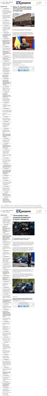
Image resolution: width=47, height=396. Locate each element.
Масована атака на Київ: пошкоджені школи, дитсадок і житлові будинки (7, 22)
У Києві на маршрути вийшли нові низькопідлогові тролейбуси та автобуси (7, 278)
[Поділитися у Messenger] (26, 70)
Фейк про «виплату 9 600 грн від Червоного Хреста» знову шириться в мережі (7, 242)
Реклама (4, 3)
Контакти (8, 3)
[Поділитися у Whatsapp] (28, 70)
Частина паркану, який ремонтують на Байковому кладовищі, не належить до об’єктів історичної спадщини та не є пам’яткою (7, 29)
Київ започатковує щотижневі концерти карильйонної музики (6, 357)
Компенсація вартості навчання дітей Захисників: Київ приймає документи (7, 119)
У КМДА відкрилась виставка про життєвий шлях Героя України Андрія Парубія (7, 247)
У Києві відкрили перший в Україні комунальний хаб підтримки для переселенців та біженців (7, 301)
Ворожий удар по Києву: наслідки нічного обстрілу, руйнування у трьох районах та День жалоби (7, 53)
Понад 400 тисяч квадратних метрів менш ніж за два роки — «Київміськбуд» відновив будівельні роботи (7, 328)
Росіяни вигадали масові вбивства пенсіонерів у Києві (6, 324)
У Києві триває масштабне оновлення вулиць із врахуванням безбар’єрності (7, 146)
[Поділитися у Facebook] (19, 70)
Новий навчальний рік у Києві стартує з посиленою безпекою (7, 58)
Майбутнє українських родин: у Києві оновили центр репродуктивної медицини (7, 135)
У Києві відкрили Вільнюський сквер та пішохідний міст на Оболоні (6, 272)
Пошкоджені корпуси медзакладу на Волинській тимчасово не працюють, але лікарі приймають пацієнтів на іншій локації (7, 12)
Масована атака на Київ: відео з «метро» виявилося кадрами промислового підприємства (7, 161)
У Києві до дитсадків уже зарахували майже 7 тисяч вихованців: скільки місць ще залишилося (7, 334)
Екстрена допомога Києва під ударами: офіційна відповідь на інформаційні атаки (7, 297)
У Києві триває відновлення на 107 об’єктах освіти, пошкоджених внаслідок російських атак (7, 95)
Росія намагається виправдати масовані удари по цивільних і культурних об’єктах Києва (7, 307)
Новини (7, 2)
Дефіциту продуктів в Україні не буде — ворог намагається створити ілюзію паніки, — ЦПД (7, 89)
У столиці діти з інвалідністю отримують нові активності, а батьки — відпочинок (7, 105)
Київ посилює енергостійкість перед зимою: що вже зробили (7, 194)
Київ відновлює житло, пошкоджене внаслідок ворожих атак (7, 372)
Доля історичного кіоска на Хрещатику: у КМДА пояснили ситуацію (6, 140)
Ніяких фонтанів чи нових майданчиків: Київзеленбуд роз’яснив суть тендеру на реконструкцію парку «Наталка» (7, 64)
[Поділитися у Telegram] (22, 70)
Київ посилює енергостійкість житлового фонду (7, 114)
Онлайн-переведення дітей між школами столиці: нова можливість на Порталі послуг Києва (7, 267)
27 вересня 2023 (14, 12)
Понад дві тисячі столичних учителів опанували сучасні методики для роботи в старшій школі (7, 183)
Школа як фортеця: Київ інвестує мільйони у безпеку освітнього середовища (7, 48)
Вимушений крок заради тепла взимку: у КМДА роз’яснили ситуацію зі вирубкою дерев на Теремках (6, 125)
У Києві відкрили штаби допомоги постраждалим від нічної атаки (7, 319)
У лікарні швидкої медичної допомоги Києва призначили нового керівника (7, 284)
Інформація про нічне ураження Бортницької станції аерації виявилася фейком (7, 131)
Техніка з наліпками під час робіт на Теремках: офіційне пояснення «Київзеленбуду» (7, 111)
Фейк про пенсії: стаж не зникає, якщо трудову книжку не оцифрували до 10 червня (6, 351)
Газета (4, 2)
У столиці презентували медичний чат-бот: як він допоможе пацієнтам (7, 166)
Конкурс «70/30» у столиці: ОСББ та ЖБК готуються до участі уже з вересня (7, 339)
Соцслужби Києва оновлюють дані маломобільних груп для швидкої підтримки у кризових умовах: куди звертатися (7, 82)
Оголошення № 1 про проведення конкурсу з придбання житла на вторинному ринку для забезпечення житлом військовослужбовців (7, 69)
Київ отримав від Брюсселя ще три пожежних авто (6, 76)
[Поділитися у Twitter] (20, 70)
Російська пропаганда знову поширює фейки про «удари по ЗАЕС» (7, 369)
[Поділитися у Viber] (24, 70)
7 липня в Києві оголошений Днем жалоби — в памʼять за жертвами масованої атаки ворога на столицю (7, 200)
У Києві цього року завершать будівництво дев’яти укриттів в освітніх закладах (7, 253)
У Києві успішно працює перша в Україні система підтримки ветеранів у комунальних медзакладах (7, 172)
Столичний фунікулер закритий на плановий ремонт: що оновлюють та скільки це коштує (6, 100)
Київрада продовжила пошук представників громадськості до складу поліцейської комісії (6, 189)
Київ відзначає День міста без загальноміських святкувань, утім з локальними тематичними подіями (7, 378)
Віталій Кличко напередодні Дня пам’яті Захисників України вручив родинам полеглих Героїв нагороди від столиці (7, 17)
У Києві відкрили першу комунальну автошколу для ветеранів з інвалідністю (7, 35)
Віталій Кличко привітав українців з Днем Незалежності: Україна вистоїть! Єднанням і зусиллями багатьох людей (7, 42)
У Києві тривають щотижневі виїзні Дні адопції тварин (6, 178)
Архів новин (11, 2)
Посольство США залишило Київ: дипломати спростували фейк (7, 393)
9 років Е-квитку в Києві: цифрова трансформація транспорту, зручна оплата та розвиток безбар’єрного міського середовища (7, 237)
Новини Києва (4, 6)
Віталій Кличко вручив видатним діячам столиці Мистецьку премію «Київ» (7, 385)
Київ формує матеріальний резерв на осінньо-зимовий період (7, 155)
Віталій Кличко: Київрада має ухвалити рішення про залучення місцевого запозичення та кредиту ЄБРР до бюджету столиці (7, 290)
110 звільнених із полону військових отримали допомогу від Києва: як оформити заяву (6, 152)
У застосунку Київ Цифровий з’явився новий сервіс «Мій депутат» (7, 390)
